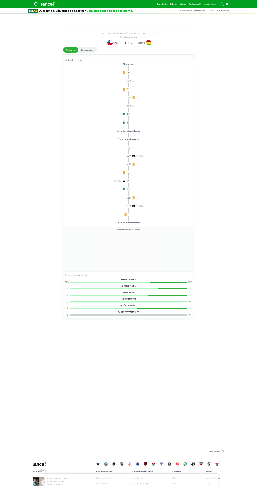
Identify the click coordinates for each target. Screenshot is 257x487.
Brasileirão (162, 4)
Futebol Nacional (104, 471)
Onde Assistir (195, 4)
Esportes (176, 471)
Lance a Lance (88, 50)
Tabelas (173, 4)
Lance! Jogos (210, 4)
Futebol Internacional (142, 471)
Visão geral (70, 50)
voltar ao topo (214, 451)
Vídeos (183, 4)
